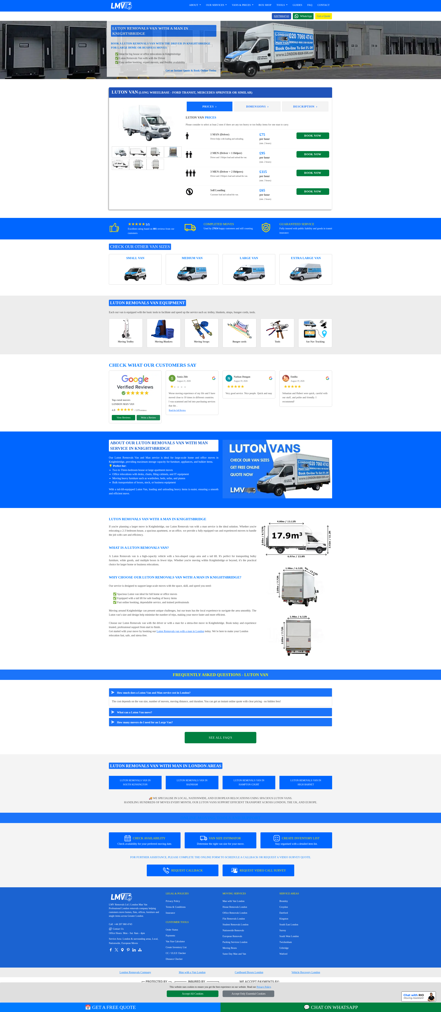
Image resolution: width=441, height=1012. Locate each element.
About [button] (194, 5)
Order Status (172, 929)
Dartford (283, 913)
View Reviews (123, 417)
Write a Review (148, 417)
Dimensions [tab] (257, 106)
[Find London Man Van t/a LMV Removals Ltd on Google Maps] (122, 950)
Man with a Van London (192, 972)
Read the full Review (177, 410)
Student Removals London (235, 924)
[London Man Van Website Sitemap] (140, 950)
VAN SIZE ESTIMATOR (220, 840)
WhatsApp (306, 16)
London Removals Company (135, 972)
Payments (170, 935)
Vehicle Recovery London (305, 972)
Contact (323, 5)
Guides (297, 5)
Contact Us (116, 929)
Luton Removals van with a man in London (180, 631)
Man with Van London (233, 901)
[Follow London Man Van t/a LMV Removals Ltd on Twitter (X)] (116, 950)
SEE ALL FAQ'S (220, 737)
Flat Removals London (234, 918)
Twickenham (285, 942)
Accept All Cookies (192, 993)
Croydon (283, 907)
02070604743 (281, 16)
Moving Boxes (230, 948)
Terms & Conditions (176, 907)
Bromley (283, 901)
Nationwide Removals (233, 930)
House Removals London (235, 907)
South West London (289, 936)
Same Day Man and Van (234, 954)
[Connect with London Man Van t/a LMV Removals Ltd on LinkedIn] (134, 950)
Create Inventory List (176, 947)
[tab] (120, 151)
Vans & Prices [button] (241, 5)
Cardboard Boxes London (249, 972)
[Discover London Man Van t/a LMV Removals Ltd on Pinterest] (128, 950)
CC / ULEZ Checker (176, 953)
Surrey (282, 930)
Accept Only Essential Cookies (248, 993)
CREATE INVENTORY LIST (297, 840)
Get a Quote (323, 16)
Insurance (170, 913)
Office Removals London (235, 913)
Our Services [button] (215, 5)
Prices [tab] (209, 106)
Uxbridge (284, 948)
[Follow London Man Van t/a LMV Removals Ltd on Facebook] (110, 950)
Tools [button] (280, 5)
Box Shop (265, 5)
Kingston (283, 918)
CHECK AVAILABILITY (144, 840)
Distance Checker (174, 959)
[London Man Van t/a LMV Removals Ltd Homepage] (121, 6)
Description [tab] (305, 106)
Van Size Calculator (175, 941)
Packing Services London (235, 942)
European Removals (232, 936)
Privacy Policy (173, 901)
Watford (283, 954)
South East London (288, 924)
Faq (309, 5)
